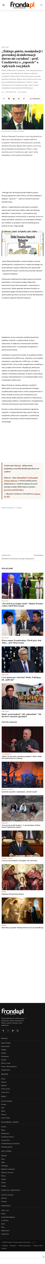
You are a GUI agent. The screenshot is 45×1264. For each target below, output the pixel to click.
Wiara (4, 891)
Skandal (4, 1155)
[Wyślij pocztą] (19, 99)
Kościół (3, 1127)
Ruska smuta (5, 1089)
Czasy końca (5, 1140)
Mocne (3, 1176)
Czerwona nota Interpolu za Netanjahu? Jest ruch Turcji (19, 860)
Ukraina (5, 823)
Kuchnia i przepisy (7, 1195)
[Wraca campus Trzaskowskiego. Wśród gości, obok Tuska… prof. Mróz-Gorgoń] (22, 623)
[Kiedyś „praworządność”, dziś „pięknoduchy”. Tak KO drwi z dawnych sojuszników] (22, 696)
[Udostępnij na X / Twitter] (9, 99)
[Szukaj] (41, 5)
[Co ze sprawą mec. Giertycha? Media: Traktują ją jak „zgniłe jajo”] (22, 659)
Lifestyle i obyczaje (10, 1190)
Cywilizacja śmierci (7, 1137)
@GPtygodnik (33, 477)
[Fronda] (22, 5)
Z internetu (6, 754)
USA (2, 1108)
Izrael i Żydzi (7, 858)
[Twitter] (3, 1031)
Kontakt (4, 1248)
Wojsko (3, 1053)
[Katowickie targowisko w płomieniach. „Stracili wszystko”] (22, 775)
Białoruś (4, 1085)
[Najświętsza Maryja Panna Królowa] (22, 877)
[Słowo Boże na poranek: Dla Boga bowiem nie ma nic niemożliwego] (22, 911)
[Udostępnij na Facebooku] (4, 99)
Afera (3, 1159)
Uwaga (3, 1186)
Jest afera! (6, 1151)
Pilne (2, 1227)
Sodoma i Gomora (7, 1172)
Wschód (4, 1074)
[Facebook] (8, 1031)
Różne (3, 1214)
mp (3, 92)
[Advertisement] (22, 28)
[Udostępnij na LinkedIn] (14, 99)
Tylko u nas (5, 1210)
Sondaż (3, 1060)
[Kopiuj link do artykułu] (24, 99)
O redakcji (5, 1245)
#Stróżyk (18, 465)
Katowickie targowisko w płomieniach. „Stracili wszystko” (19, 792)
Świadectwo (5, 1133)
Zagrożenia (5, 1234)
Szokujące (4, 1166)
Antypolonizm (5, 1070)
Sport (3, 1224)
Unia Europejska (6, 1101)
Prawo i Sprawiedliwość (9, 1066)
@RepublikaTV (22, 477)
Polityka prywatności (24, 1245)
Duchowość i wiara (10, 1122)
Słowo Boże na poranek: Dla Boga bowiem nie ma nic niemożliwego (22, 927)
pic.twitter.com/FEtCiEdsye (14, 490)
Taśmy (3, 1182)
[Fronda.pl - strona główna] (22, 1011)
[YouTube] (13, 1031)
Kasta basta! (5, 1046)
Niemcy (3, 1114)
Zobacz (3, 1179)
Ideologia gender (6, 1147)
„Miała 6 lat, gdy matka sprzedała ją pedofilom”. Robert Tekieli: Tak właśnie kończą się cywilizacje (22, 757)
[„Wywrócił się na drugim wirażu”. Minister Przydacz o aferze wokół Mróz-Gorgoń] (22, 586)
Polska (4, 1038)
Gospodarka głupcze (8, 1217)
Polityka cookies (38, 1245)
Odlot (3, 1162)
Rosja (3, 1079)
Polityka (5, 47)
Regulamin (13, 1245)
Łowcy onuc (5, 1092)
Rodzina (4, 1201)
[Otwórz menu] (3, 5)
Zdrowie (4, 1198)
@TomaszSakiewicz (11, 480)
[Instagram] (17, 1031)
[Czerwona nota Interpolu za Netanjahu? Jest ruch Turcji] (22, 843)
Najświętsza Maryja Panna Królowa (13, 894)
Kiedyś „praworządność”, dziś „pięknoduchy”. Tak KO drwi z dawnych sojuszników (21, 715)
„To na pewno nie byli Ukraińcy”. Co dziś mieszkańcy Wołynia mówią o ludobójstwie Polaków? (21, 826)
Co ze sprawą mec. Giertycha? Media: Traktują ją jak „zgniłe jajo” (21, 678)
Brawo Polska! (6, 1043)
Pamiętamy (5, 1056)
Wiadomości (5, 1230)
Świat (3, 1096)
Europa (3, 1104)
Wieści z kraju (7, 789)
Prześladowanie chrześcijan (10, 1143)
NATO (3, 1111)
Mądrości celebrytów (8, 1169)
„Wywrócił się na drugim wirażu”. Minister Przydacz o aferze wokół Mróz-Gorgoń (22, 604)
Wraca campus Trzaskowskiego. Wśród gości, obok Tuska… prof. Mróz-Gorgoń (21, 641)
